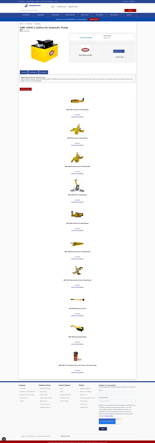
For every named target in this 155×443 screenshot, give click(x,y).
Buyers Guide (43, 391)
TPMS (42, 1)
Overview (23, 72)
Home (21, 23)
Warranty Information (65, 394)
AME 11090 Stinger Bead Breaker (77, 337)
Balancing (26, 15)
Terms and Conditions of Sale (87, 398)
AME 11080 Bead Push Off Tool (77, 308)
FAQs (61, 388)
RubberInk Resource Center (27, 394)
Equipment (40, 15)
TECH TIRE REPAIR (49, 1)
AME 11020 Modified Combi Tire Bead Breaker (77, 166)
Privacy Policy (84, 401)
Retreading (55, 15)
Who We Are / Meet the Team (27, 391)
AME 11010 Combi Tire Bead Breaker (77, 138)
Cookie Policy (83, 404)
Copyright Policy (84, 407)
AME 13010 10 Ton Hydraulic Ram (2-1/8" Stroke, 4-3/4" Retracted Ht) (77, 365)
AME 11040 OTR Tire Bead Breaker (77, 195)
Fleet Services (23, 398)
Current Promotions (45, 404)
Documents (43, 72)
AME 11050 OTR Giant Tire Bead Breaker (77, 223)
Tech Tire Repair (64, 401)
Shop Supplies (70, 15)
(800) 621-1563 (73, 6)
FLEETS (56, 1)
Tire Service (114, 15)
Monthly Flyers (44, 401)
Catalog (37, 1)
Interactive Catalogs (45, 388)
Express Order (30, 1)
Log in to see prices (86, 37)
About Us (125, 1)
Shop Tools (85, 15)
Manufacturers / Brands (46, 398)
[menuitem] (26, 15)
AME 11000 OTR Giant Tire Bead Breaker (77, 109)
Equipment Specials (45, 407)
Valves (129, 15)
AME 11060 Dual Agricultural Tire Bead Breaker (77, 251)
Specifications (33, 72)
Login (52, 6)
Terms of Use (83, 394)
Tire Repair (99, 15)
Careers (22, 401)
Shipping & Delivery (85, 388)
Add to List (118, 51)
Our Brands (22, 1)
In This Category (25, 89)
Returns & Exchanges (85, 391)
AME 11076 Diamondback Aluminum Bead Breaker (77, 280)
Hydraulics (38, 23)
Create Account (61, 6)
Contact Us (132, 1)
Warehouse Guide (64, 398)
